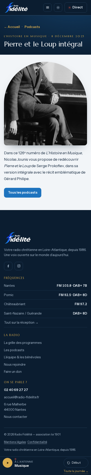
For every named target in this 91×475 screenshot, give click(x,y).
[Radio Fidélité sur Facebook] (8, 266)
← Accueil (12, 27)
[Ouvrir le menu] (47, 7)
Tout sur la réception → (21, 323)
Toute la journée (76, 471)
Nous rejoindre (15, 365)
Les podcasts (14, 350)
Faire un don (13, 372)
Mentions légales (15, 442)
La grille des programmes (23, 343)
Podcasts (32, 27)
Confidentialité (37, 442)
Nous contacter (15, 417)
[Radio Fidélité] (45, 237)
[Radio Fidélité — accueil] (16, 7)
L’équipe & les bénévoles (22, 357)
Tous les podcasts (22, 192)
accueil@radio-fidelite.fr (21, 397)
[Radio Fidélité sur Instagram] (19, 266)
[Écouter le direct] (7, 463)
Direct (77, 7)
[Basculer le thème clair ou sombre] (58, 7)
